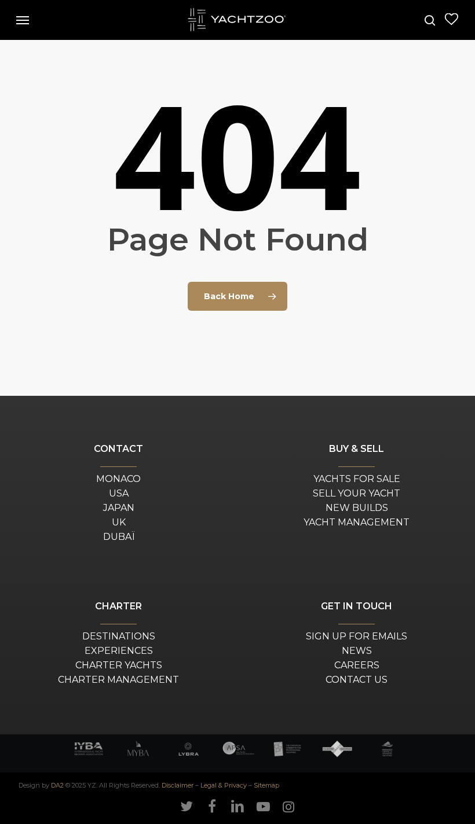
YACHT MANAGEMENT (357, 522)
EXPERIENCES (119, 650)
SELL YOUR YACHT (356, 493)
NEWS (357, 650)
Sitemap (266, 785)
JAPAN (118, 507)
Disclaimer (177, 785)
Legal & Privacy (223, 785)
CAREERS (356, 665)
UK (119, 522)
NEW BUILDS (357, 507)
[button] (22, 20)
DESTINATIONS (118, 636)
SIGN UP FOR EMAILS (356, 636)
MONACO (118, 478)
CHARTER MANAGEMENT (118, 679)
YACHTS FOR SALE (356, 478)
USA (119, 493)
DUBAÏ (118, 536)
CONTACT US (357, 679)
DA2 (57, 785)
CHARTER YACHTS (118, 665)
